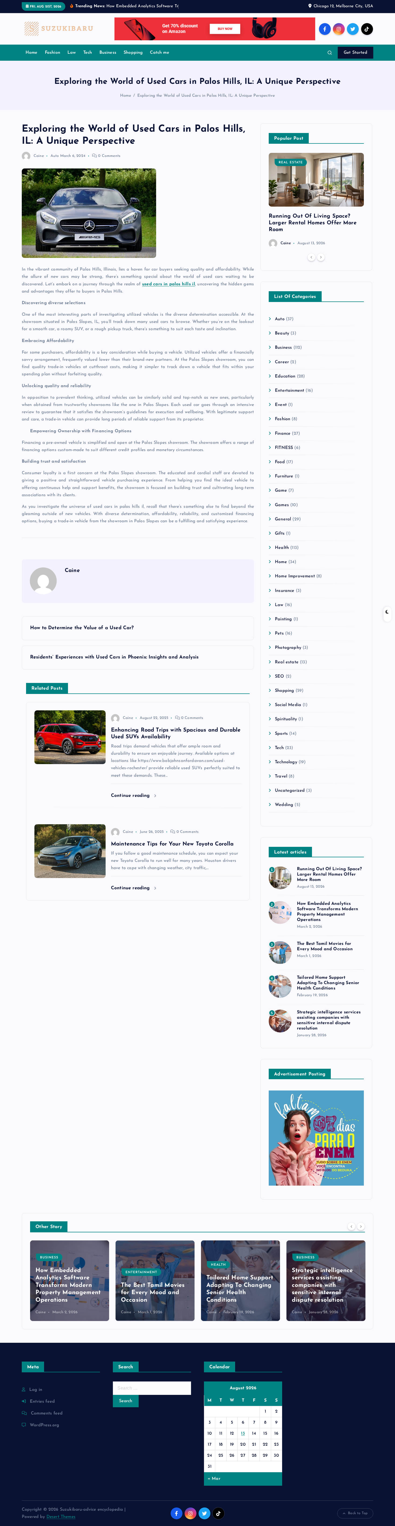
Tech (87, 53)
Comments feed (47, 1413)
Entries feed (42, 1401)
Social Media (288, 705)
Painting (283, 619)
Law (71, 53)
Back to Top (358, 1513)
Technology (286, 762)
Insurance (284, 591)
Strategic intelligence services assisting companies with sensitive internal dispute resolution (237, 1285)
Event (281, 405)
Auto (55, 156)
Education (285, 376)
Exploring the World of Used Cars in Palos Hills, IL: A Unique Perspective (206, 96)
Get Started (355, 53)
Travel (281, 776)
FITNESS (284, 448)
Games (282, 505)
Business (107, 53)
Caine (39, 156)
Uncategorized (290, 791)
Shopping (133, 53)
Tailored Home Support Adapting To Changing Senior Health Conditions (328, 983)
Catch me (159, 53)
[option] (316, 200)
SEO (279, 676)
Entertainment (289, 390)
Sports (281, 734)
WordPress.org (44, 1425)
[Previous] (311, 257)
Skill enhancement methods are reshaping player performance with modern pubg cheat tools (325, 1285)
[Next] (321, 257)
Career (282, 362)
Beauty (282, 333)
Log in (35, 1390)
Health (282, 548)
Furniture (284, 476)
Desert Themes (61, 1517)
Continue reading (131, 795)
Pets (279, 633)
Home (32, 53)
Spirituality (286, 719)
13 (243, 1433)
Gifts (280, 533)
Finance (282, 433)
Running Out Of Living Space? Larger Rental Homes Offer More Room (313, 223)
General (283, 519)
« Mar (214, 1479)
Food (280, 462)
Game (281, 490)
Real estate (291, 162)
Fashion (52, 53)
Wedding (284, 805)
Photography (288, 648)
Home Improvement (295, 576)
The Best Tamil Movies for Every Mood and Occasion (67, 1292)
